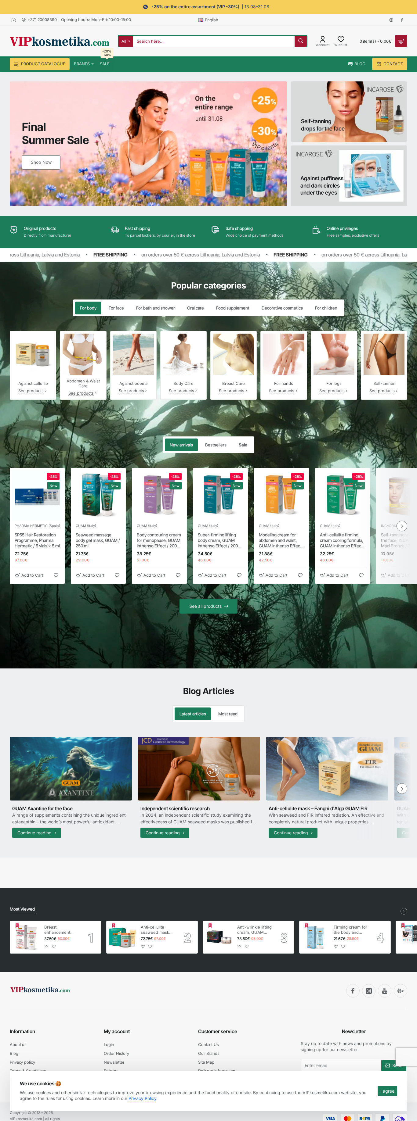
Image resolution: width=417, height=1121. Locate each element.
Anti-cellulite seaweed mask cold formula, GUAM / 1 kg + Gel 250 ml (155, 930)
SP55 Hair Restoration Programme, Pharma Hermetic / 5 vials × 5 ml (37, 540)
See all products (205, 606)
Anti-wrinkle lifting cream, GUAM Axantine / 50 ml (254, 930)
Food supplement (232, 307)
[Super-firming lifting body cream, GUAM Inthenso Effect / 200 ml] (220, 495)
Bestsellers (216, 444)
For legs (334, 383)
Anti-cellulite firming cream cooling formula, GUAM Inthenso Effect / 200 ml (342, 540)
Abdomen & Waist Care (83, 383)
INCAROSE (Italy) (394, 526)
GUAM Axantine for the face (42, 808)
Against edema (133, 383)
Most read (228, 713)
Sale (243, 444)
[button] (30, 575)
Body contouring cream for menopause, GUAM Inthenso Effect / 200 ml (159, 540)
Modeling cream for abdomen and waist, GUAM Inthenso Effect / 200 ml (281, 540)
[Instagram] (368, 990)
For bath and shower (155, 307)
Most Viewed (22, 908)
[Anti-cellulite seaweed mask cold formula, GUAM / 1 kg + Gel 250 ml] (122, 937)
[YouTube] (384, 990)
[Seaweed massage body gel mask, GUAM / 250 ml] (98, 495)
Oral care (195, 307)
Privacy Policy (142, 1098)
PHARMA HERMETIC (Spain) (37, 526)
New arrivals (181, 444)
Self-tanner (384, 383)
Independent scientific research (175, 808)
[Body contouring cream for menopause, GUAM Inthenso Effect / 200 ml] (159, 495)
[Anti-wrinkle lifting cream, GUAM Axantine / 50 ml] (219, 937)
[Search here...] (301, 41)
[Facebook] (353, 990)
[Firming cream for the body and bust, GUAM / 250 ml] (315, 937)
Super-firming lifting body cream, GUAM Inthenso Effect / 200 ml (218, 540)
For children (326, 307)
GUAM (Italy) (86, 526)
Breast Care (233, 383)
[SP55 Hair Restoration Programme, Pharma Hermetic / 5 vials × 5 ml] (37, 495)
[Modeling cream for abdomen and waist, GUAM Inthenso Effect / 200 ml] (281, 495)
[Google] (400, 990)
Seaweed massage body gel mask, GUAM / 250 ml (98, 540)
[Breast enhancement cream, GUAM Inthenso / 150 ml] (26, 937)
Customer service (217, 1031)
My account (117, 1031)
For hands (283, 383)
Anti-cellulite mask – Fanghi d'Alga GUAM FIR (318, 808)
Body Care (183, 383)
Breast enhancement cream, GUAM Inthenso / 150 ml (60, 930)
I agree (387, 1091)
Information (22, 1031)
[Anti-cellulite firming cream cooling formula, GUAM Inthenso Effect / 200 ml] (342, 495)
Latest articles (192, 713)
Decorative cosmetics (282, 307)
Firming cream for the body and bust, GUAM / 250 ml (351, 930)
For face (116, 307)
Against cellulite (33, 383)
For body (88, 307)
